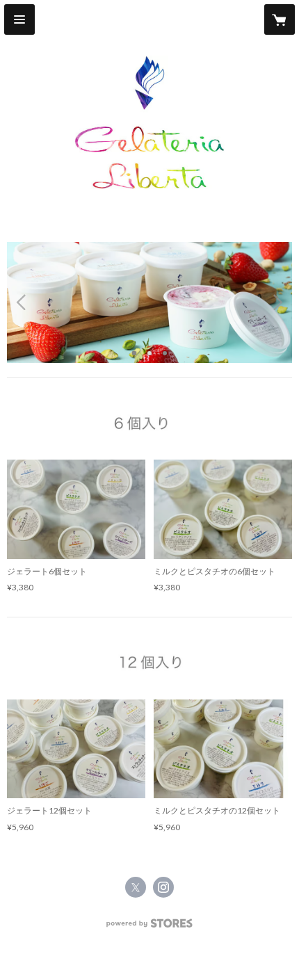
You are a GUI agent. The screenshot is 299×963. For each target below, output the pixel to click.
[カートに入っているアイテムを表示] (279, 19)
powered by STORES (149, 927)
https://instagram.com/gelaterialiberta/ (163, 887)
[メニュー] (19, 19)
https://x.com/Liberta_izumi (135, 887)
